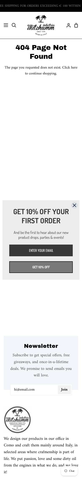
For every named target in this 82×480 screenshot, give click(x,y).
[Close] (74, 205)
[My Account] (67, 25)
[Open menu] (4, 25)
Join (64, 389)
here (74, 67)
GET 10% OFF (41, 267)
